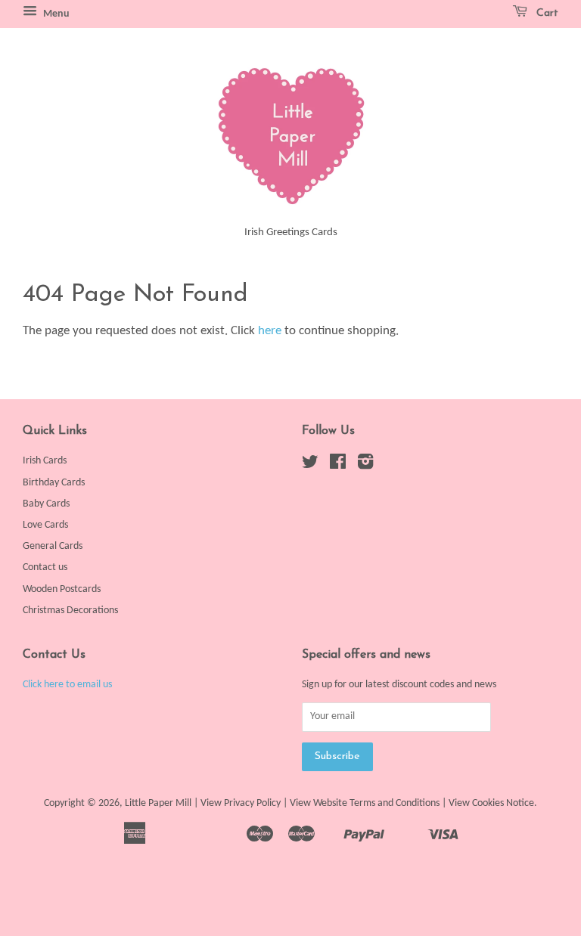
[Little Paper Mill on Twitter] (310, 465)
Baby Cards (46, 504)
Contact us (45, 567)
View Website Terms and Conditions (365, 803)
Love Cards (45, 525)
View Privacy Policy (240, 803)
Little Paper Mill (158, 803)
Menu (55, 14)
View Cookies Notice (491, 803)
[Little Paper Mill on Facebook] (337, 465)
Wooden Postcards (62, 589)
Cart (545, 13)
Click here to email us (67, 684)
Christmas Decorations (70, 610)
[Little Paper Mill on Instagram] (365, 465)
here (269, 330)
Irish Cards (45, 460)
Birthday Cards (54, 482)
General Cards (52, 546)
